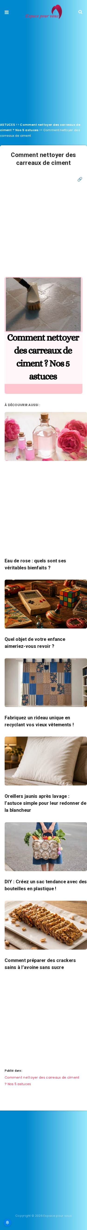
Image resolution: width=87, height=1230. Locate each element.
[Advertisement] (43, 69)
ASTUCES (7, 124)
